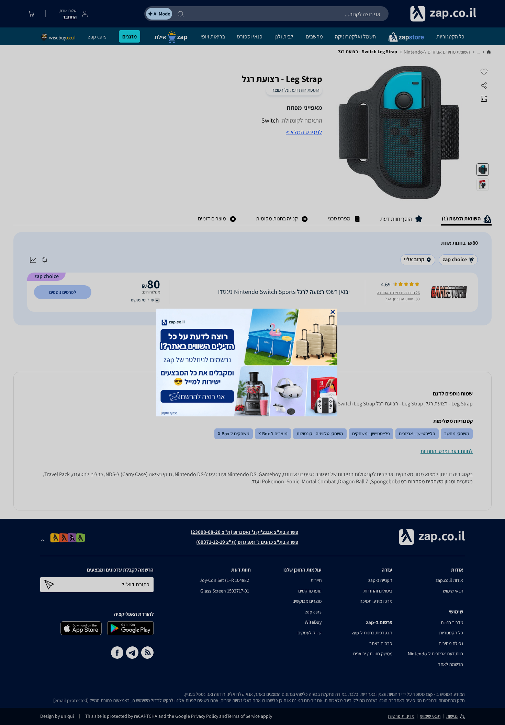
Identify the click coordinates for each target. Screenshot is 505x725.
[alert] (252, 362)
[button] (332, 312)
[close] (332, 312)
